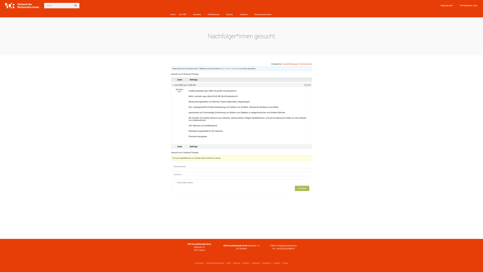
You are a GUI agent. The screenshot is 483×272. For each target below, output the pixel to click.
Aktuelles (197, 14)
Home (172, 14)
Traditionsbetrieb (305, 64)
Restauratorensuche (263, 14)
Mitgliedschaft (447, 5)
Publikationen (213, 14)
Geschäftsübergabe (290, 64)
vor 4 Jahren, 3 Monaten (230, 69)
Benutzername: (180, 166)
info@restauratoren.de (287, 245)
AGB (228, 263)
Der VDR (182, 14)
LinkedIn (276, 263)
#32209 (307, 85)
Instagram (266, 263)
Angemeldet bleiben (185, 182)
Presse (285, 263)
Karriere (229, 14)
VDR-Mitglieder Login (468, 5)
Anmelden (302, 188)
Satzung (236, 263)
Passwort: (178, 174)
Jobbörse (244, 14)
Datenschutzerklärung (215, 263)
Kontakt (246, 263)
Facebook (255, 263)
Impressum (199, 263)
